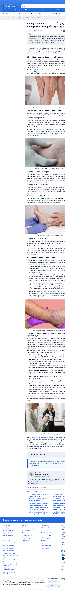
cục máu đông (47, 187)
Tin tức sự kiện (45, 548)
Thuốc (23, 533)
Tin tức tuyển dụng (46, 545)
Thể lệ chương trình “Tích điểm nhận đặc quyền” (9, 568)
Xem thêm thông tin (33, 483)
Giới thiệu (5, 527)
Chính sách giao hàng (8, 545)
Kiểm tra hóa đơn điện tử (9, 553)
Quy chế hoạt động (8, 535)
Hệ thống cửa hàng (8, 530)
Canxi (16, 10)
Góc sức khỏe (13, 17)
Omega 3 (21, 10)
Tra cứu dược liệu (46, 535)
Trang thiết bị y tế (26, 538)
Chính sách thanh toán (8, 550)
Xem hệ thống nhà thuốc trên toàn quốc (23, 520)
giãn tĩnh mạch (35, 487)
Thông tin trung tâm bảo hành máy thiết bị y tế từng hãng (10, 564)
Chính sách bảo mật (8, 548)
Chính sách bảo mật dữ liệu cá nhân (10, 556)
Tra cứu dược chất (46, 533)
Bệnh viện (44, 540)
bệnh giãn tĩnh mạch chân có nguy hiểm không (46, 437)
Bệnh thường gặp (45, 538)
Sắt (30, 10)
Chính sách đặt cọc (8, 538)
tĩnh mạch (39, 129)
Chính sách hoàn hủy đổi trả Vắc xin (10, 560)
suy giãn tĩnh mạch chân (39, 70)
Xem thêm (36, 465)
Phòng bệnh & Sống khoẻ (26, 17)
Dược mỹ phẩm (26, 530)
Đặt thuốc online (26, 540)
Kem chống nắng (36, 10)
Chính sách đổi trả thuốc (9, 543)
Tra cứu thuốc (45, 530)
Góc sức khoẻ (45, 527)
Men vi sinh (61, 10)
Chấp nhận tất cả (53, 581)
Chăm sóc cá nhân (27, 535)
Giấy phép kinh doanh (8, 533)
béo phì (54, 366)
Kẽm (26, 10)
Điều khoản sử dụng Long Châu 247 (9, 572)
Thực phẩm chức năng (28, 527)
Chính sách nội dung (8, 540)
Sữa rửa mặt (54, 10)
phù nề (60, 288)
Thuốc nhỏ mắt (45, 10)
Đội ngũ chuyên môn (46, 543)
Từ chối (53, 586)
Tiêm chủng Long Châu (28, 543)
